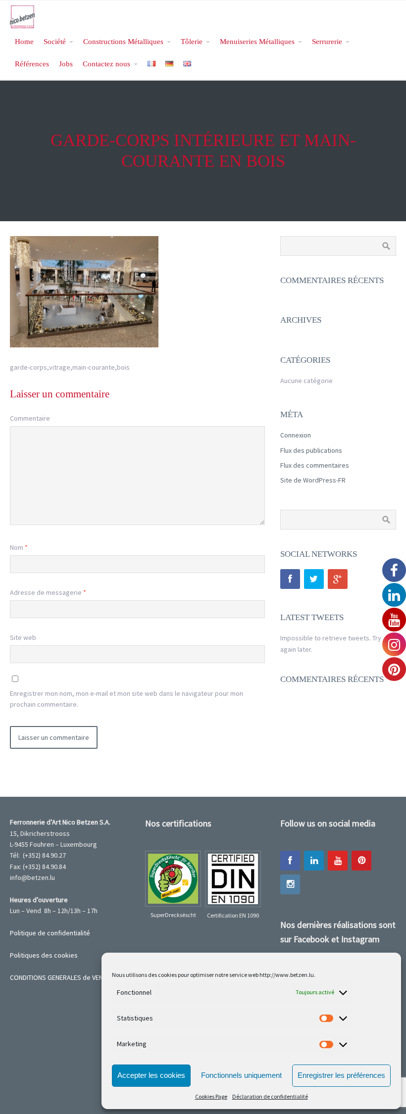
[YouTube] (338, 861)
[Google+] (338, 579)
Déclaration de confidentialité (270, 1096)
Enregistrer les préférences (341, 1075)
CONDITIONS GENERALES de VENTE (60, 977)
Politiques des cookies (44, 955)
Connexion (295, 435)
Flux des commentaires (314, 465)
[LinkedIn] (314, 861)
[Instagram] (290, 884)
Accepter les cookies (151, 1075)
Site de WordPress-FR (313, 480)
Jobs (66, 63)
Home (24, 41)
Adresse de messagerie (48, 592)
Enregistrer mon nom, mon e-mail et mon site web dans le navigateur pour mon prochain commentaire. (126, 699)
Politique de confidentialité (50, 932)
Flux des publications (311, 450)
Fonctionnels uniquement (241, 1075)
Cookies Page (211, 1096)
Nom (19, 547)
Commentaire (30, 418)
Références (32, 63)
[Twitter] (314, 579)
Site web (23, 637)
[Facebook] (290, 579)
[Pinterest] (361, 861)
